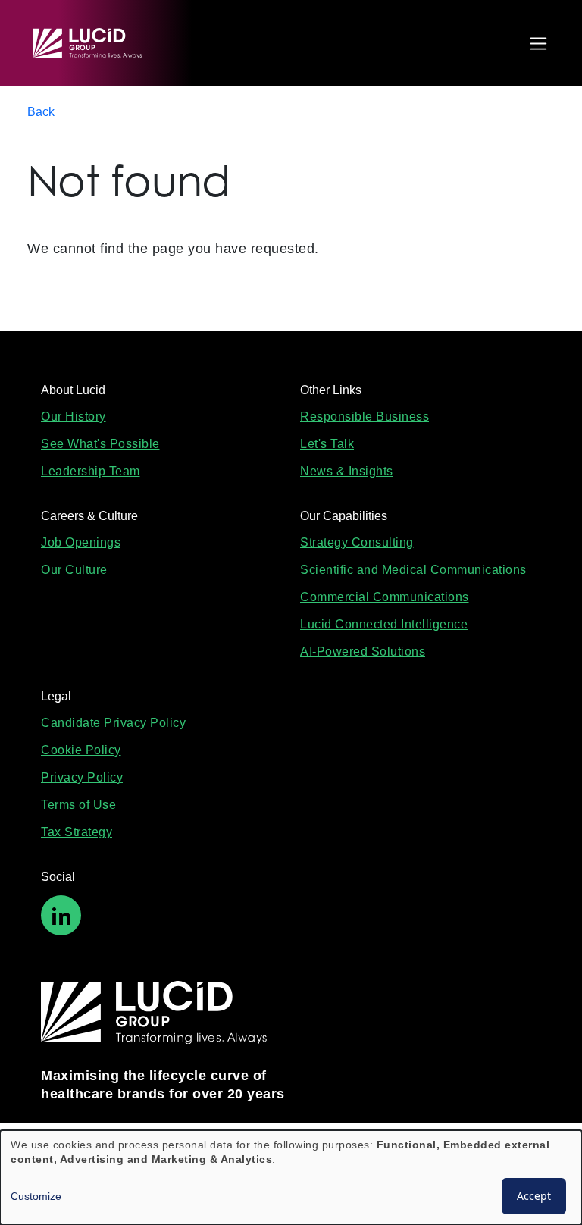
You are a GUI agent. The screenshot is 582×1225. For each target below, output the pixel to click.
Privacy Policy (82, 777)
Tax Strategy (76, 832)
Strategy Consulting (357, 542)
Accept (534, 1196)
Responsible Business (364, 416)
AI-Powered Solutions (362, 651)
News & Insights (346, 471)
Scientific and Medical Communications (413, 569)
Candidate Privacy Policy (113, 722)
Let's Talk (327, 443)
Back (41, 111)
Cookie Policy (81, 750)
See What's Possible (100, 443)
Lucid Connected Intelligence (384, 624)
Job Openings (80, 542)
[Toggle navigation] (535, 43)
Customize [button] (36, 1196)
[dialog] (291, 1177)
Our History (73, 416)
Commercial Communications (384, 597)
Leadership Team (90, 471)
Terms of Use (78, 804)
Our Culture (74, 569)
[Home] (94, 43)
